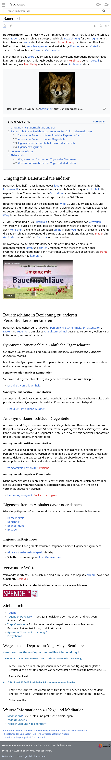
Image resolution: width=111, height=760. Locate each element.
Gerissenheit (53, 50)
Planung (75, 46)
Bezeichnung (72, 38)
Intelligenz (27, 409)
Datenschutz (8, 756)
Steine (57, 229)
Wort (31, 56)
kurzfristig (75, 60)
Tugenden (23, 331)
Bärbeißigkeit (15, 518)
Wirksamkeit (15, 468)
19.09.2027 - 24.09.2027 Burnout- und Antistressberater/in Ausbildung (42, 658)
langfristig (30, 64)
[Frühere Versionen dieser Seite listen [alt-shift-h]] (100, 26)
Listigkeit (41, 222)
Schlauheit (46, 108)
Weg (63, 203)
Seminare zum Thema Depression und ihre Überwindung (40, 652)
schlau (91, 575)
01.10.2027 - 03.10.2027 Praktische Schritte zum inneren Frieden (39, 682)
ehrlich (43, 247)
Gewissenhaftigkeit (30, 552)
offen (29, 247)
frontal (104, 251)
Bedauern (13, 529)
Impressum (40, 756)
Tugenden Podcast (18, 616)
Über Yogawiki (24, 756)
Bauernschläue (12, 263)
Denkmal (42, 237)
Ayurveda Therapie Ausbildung (26, 632)
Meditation (14, 716)
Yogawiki (17, 4)
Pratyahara (14, 636)
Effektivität (31, 468)
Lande (26, 42)
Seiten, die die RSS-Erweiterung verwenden (38, 730)
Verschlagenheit (30, 385)
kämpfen (35, 255)
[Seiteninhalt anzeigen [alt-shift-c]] (4, 26)
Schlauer (22, 579)
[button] (38, 279)
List (41, 557)
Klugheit (94, 38)
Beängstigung (16, 525)
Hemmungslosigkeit (19, 495)
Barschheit (14, 521)
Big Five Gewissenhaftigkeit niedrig (51, 733)
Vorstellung (57, 193)
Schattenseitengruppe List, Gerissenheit (24, 737)
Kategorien (8, 730)
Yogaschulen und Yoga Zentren (26, 723)
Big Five (12, 552)
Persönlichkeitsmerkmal (74, 730)
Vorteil (94, 46)
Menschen (16, 229)
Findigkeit (13, 409)
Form (36, 50)
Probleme (75, 64)
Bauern (14, 38)
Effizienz (44, 468)
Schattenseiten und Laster (17, 733)
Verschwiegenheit (37, 46)
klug (57, 185)
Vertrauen (95, 222)
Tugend (11, 612)
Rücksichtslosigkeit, (46, 495)
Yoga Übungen (16, 720)
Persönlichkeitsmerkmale (65, 327)
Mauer (98, 233)
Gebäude (8, 237)
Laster (7, 331)
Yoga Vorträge (16, 624)
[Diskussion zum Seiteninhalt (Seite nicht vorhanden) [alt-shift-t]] (11, 26)
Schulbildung (66, 42)
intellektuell (10, 189)
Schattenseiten (92, 327)
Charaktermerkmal (55, 331)
